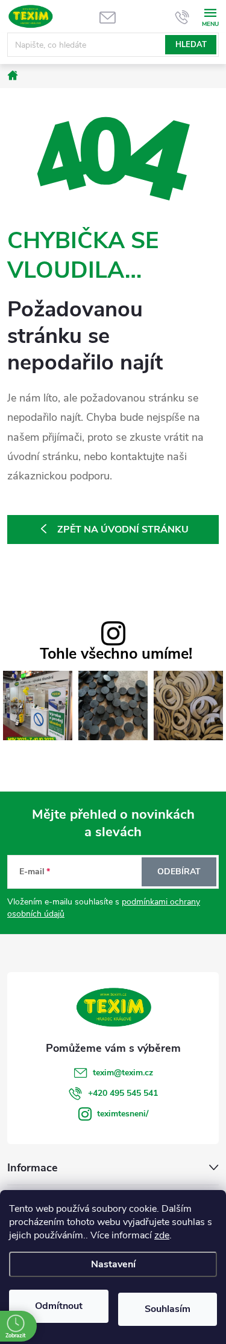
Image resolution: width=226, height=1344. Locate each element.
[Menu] (210, 16)
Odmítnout (59, 1306)
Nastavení (113, 1264)
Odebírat (179, 871)
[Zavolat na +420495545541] (182, 17)
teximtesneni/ (122, 1113)
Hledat (191, 44)
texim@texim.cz (123, 1072)
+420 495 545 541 (123, 1093)
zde (161, 1235)
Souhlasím (167, 1309)
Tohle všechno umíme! (116, 654)
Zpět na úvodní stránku (123, 529)
